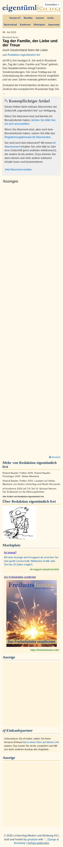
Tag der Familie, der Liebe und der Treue (30, 41)
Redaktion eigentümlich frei (24, 54)
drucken (55, 457)
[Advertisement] (31, 320)
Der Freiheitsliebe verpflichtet (20, 577)
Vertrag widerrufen (38, 843)
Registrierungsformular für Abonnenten (28, 137)
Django (52, 839)
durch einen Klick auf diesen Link (41, 742)
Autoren (40, 18)
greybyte (32, 839)
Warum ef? (15, 18)
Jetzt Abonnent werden (18, 169)
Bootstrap (19, 843)
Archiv (50, 18)
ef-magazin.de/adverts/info (44, 569)
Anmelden (51, 4)
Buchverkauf (10, 24)
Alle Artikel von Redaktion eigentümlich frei (23, 496)
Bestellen (28, 18)
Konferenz (25, 24)
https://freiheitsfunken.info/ (44, 650)
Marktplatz (39, 24)
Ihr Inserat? (10, 552)
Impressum (53, 24)
